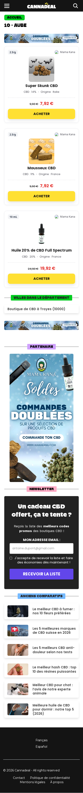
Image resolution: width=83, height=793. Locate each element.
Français (41, 740)
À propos (56, 782)
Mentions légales (32, 782)
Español (41, 747)
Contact (19, 778)
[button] (6, 6)
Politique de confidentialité (50, 778)
